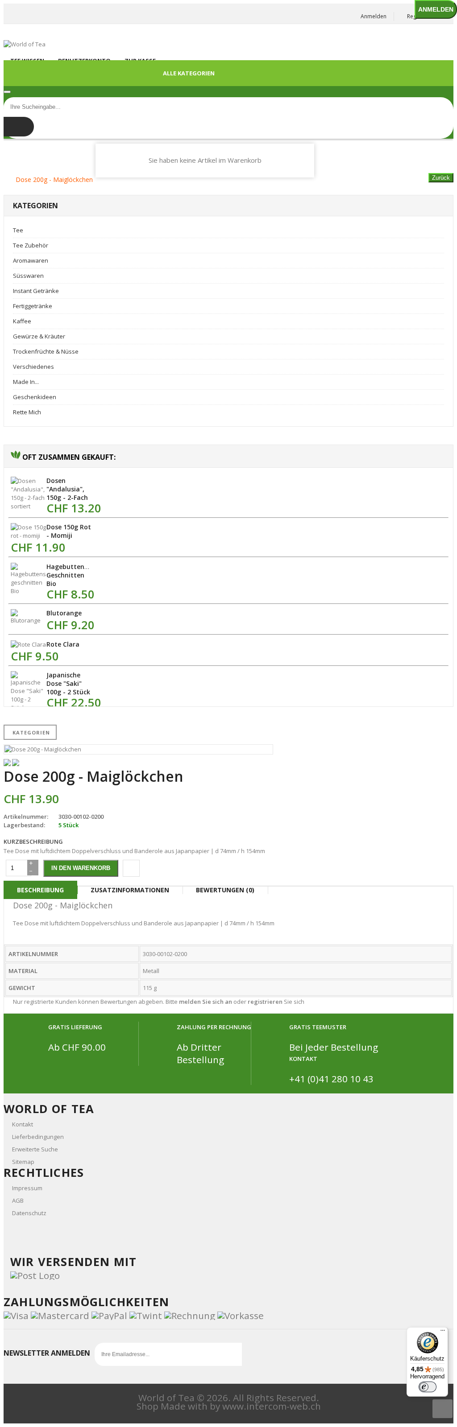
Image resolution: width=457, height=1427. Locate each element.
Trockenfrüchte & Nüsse (46, 351)
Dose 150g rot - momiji (68, 531)
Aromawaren (30, 260)
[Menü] (442, 1332)
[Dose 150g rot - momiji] (28, 536)
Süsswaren (28, 276)
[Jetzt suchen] (19, 126)
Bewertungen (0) (225, 890)
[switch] (427, 1387)
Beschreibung (40, 890)
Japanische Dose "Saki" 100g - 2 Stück (68, 683)
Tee (18, 230)
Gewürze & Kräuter (39, 336)
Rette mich (27, 412)
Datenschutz (29, 1213)
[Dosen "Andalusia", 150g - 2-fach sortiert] (28, 506)
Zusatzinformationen (130, 890)
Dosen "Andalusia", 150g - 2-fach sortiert (67, 493)
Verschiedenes (33, 367)
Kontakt (22, 1124)
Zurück (441, 177)
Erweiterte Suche (35, 1149)
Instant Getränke (36, 291)
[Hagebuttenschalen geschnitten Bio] (28, 591)
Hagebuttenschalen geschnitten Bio (77, 575)
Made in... (26, 382)
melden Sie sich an (205, 1002)
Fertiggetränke (32, 306)
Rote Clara (62, 644)
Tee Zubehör (30, 245)
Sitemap (23, 1162)
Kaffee (22, 321)
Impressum (27, 1188)
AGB (18, 1200)
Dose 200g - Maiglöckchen (54, 179)
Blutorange (64, 613)
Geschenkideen (34, 397)
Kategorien (31, 732)
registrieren (265, 1002)
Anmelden (373, 16)
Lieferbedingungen (38, 1137)
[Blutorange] (28, 620)
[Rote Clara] (28, 644)
